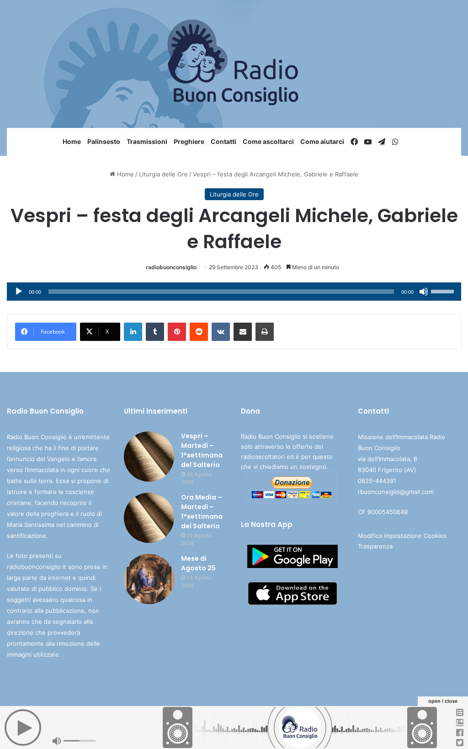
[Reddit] (199, 332)
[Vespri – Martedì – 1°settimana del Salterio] (149, 456)
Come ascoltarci (268, 141)
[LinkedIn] (133, 332)
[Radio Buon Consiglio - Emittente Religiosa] (234, 64)
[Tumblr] (155, 332)
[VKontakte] (221, 332)
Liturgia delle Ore (163, 174)
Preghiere (189, 141)
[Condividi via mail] (243, 332)
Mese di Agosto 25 (198, 563)
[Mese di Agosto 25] (149, 579)
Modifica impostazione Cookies (402, 535)
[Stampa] (264, 332)
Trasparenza (375, 546)
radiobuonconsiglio (171, 267)
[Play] (18, 291)
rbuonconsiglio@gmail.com (396, 491)
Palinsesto (103, 141)
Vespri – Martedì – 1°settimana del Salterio (202, 450)
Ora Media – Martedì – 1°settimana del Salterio (202, 512)
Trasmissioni (147, 141)
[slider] (444, 290)
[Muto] (423, 291)
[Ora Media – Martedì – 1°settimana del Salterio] (149, 518)
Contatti (223, 141)
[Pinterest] (177, 332)
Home (72, 141)
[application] (234, 291)
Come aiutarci (322, 141)
